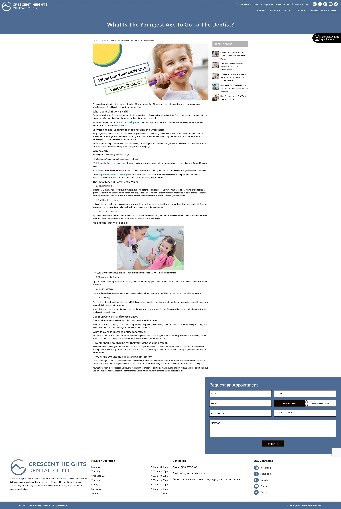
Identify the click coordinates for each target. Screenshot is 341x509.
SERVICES (274, 10)
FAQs (287, 10)
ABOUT (261, 10)
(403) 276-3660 (301, 4)
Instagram (265, 467)
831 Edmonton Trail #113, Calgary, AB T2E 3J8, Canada (263, 4)
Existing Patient (320, 403)
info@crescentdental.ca (192, 473)
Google (264, 480)
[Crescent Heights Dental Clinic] (24, 6)
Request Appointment (323, 10)
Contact (299, 10)
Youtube (264, 486)
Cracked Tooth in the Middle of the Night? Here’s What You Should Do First (233, 77)
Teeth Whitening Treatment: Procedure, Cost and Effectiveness (232, 66)
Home (96, 40)
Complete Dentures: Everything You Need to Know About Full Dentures (233, 55)
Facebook (265, 473)
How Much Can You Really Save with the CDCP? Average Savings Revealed (234, 88)
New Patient (289, 403)
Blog (104, 40)
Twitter (264, 492)
